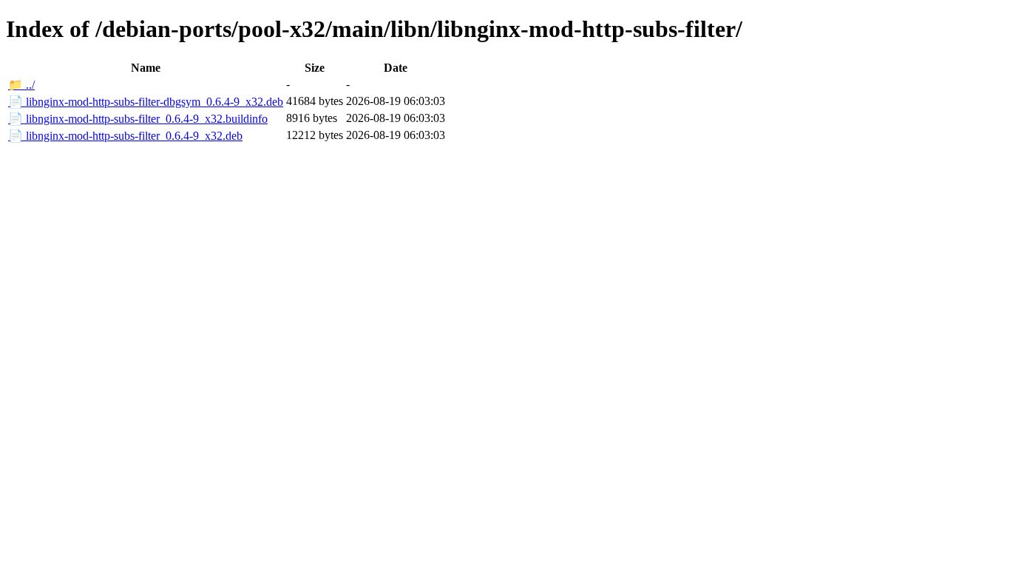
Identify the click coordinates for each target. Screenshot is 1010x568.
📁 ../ (21, 84)
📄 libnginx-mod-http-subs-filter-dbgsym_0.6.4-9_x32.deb (145, 101)
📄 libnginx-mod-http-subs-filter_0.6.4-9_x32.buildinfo (138, 118)
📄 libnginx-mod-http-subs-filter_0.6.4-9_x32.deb (125, 135)
